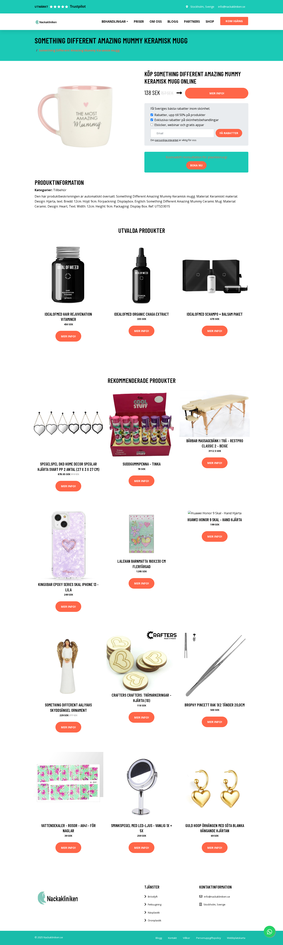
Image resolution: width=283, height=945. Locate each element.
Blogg (172, 21)
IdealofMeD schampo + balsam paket (215, 314)
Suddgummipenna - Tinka (142, 463)
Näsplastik (154, 912)
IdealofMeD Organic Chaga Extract (141, 314)
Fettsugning (154, 904)
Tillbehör (59, 190)
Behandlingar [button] (114, 21)
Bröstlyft (152, 896)
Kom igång (234, 21)
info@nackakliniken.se (231, 6)
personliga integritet (166, 140)
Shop (210, 21)
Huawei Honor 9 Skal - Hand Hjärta (215, 519)
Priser (139, 21)
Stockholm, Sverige (202, 6)
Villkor (186, 938)
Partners (192, 21)
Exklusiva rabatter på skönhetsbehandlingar (186, 120)
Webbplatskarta (236, 938)
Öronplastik (154, 920)
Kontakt (172, 938)
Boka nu (196, 165)
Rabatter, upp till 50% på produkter (179, 115)
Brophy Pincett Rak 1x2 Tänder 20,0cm (215, 704)
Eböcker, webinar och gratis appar (179, 125)
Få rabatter (229, 133)
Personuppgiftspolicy (208, 938)
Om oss (156, 21)
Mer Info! (216, 93)
